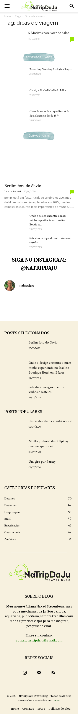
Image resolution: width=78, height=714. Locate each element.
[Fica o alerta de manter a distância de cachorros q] (66, 300)
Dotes (56, 700)
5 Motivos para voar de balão (48, 32)
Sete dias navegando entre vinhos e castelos (46, 389)
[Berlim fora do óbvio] (39, 163)
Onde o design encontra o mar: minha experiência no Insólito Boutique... (47, 220)
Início (7, 16)
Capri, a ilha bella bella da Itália (47, 90)
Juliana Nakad (12, 191)
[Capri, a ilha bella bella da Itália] (15, 95)
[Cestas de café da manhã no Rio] (14, 426)
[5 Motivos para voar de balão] (15, 38)
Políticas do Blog (60, 708)
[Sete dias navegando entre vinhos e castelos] (15, 243)
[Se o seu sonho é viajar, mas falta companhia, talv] (12, 311)
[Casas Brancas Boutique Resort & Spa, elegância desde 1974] (15, 116)
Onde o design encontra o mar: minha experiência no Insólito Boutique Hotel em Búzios (50, 367)
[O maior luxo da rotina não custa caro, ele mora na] (30, 300)
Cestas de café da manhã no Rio (50, 421)
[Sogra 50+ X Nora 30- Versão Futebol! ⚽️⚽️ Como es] (66, 311)
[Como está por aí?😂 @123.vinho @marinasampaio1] (30, 311)
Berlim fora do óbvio (22, 186)
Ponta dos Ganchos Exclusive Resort (50, 69)
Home (15, 708)
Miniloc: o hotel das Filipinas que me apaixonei (48, 443)
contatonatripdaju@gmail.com (39, 640)
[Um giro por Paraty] (14, 466)
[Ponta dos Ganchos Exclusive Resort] (15, 75)
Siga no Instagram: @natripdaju (39, 264)
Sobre (41, 708)
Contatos (28, 708)
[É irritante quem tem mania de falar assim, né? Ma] (48, 311)
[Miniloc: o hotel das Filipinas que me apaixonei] (14, 446)
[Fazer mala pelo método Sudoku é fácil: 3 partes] (12, 300)
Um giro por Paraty (42, 461)
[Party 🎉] (48, 300)
